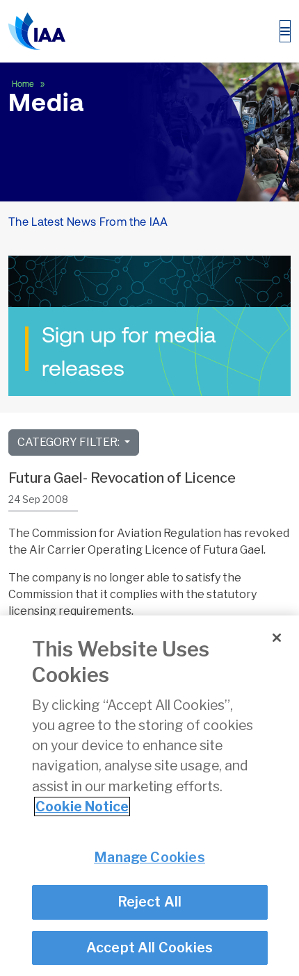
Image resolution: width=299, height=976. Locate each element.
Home (24, 84)
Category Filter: (69, 442)
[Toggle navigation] (285, 31)
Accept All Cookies (149, 947)
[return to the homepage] (36, 31)
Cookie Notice (82, 806)
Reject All (150, 901)
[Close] (276, 637)
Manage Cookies (149, 857)
